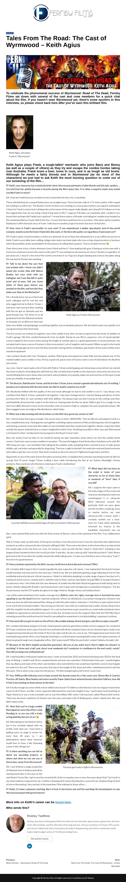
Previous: (27, 861)
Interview (10, 33)
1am (112, 633)
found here (63, 802)
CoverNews (77, 878)
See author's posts (39, 838)
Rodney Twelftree (38, 816)
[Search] (120, 29)
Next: (95, 863)
